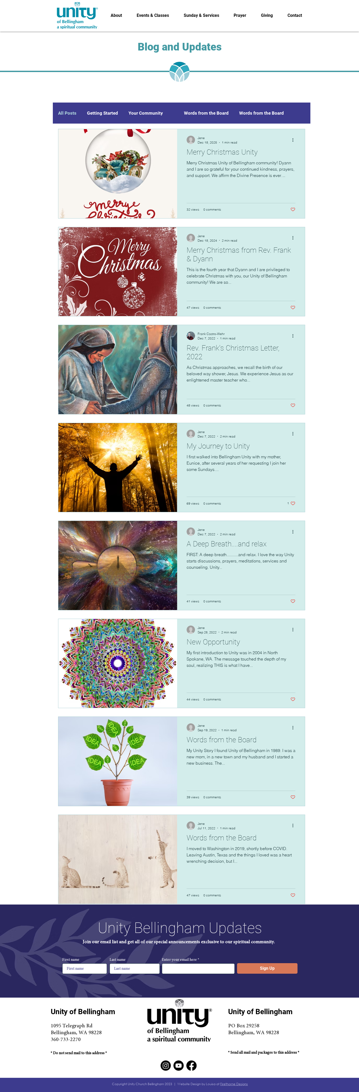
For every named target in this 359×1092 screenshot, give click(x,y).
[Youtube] (178, 1065)
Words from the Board (206, 113)
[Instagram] (166, 1065)
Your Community (146, 113)
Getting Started (102, 113)
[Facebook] (191, 1065)
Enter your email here (179, 960)
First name (70, 960)
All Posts (67, 113)
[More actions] (294, 140)
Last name (118, 960)
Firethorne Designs (234, 1084)
